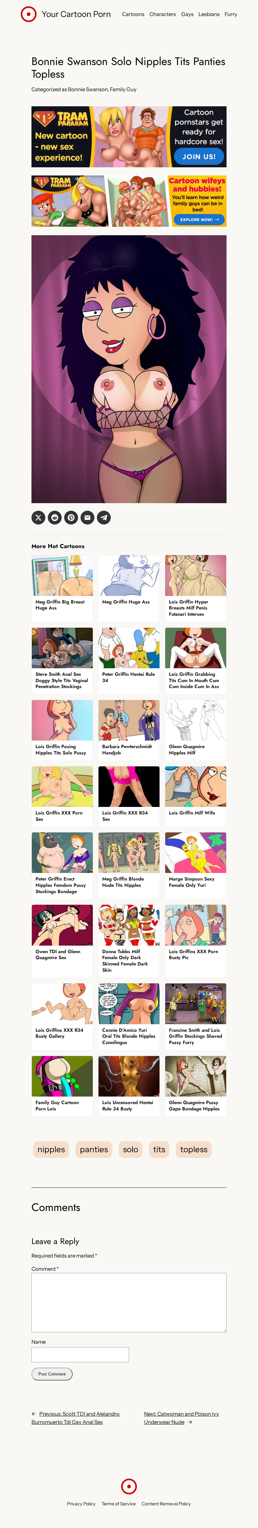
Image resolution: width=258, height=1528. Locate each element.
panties (94, 1149)
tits (159, 1149)
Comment (45, 1269)
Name (38, 1342)
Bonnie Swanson (88, 89)
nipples (51, 1149)
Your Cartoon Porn (76, 14)
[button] (38, 518)
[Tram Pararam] (129, 165)
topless (193, 1149)
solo (130, 1149)
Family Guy (123, 89)
